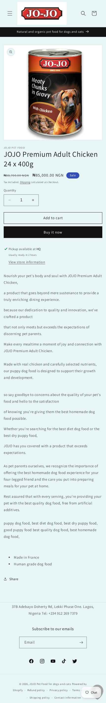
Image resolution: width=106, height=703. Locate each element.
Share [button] (13, 579)
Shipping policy (40, 697)
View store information (27, 262)
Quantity (10, 190)
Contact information (67, 697)
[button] (9, 13)
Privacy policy (59, 690)
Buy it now (53, 232)
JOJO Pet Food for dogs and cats (50, 684)
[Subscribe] (81, 642)
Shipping (25, 182)
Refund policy (36, 690)
